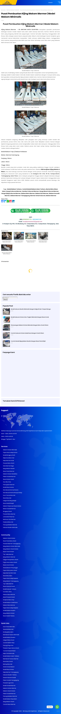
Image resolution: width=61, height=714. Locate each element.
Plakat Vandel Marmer (9, 476)
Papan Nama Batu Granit (10, 562)
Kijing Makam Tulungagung (10, 581)
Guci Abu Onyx (7, 482)
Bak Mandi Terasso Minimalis (11, 634)
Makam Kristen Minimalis (10, 450)
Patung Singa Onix (8, 645)
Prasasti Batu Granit (8, 463)
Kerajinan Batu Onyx (8, 600)
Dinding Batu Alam (8, 632)
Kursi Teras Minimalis (9, 626)
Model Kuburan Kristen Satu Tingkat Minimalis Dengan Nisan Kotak (30, 317)
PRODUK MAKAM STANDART (13, 10)
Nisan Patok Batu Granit (9, 541)
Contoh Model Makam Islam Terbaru (34, 189)
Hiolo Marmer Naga (8, 466)
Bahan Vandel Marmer (9, 508)
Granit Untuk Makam (9, 667)
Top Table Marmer (8, 554)
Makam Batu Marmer (28, 193)
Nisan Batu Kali (7, 498)
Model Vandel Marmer (9, 685)
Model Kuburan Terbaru (9, 589)
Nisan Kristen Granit (8, 479)
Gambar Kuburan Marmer (30, 191)
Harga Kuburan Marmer (14, 191)
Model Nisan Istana (8, 487)
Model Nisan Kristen (8, 669)
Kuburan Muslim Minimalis (10, 527)
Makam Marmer (51, 195)
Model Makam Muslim (9, 610)
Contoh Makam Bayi (8, 642)
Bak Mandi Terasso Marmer (10, 659)
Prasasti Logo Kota (8, 683)
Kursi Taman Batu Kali (9, 495)
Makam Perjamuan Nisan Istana (12, 506)
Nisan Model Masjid (8, 503)
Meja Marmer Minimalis (9, 573)
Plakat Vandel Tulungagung (11, 680)
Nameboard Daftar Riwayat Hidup (12, 492)
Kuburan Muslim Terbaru (10, 675)
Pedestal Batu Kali (8, 522)
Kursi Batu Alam (7, 592)
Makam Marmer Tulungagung (20, 195)
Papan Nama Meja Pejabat (10, 578)
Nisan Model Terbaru (9, 616)
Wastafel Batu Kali (8, 629)
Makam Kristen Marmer (9, 688)
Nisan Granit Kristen (8, 551)
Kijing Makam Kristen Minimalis (11, 546)
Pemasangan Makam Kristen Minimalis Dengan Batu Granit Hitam (29, 325)
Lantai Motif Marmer (8, 517)
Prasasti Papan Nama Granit (11, 648)
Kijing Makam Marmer (9, 557)
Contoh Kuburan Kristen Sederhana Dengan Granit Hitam (27, 333)
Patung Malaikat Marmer (10, 525)
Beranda (3, 10)
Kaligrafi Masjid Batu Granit (10, 559)
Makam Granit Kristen (9, 538)
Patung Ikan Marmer (8, 484)
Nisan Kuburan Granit (9, 586)
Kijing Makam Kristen (9, 613)
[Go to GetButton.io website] (57, 711)
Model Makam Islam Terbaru (11, 656)
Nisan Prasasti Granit (9, 597)
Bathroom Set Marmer (9, 519)
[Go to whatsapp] (57, 707)
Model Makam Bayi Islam (10, 699)
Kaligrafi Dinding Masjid (9, 500)
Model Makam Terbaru (14, 189)
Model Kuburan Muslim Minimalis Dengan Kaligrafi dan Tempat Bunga (31, 309)
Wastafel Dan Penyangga (10, 568)
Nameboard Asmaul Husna (10, 490)
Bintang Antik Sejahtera (30, 711)
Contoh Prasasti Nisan (9, 651)
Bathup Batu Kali (7, 664)
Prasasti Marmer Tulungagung (11, 543)
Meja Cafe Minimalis (8, 653)
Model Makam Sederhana (10, 602)
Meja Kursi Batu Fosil (8, 458)
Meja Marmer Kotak (8, 460)
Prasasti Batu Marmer (9, 514)
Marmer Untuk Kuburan (37, 195)
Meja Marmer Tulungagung (10, 672)
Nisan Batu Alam (7, 576)
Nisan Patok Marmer (8, 471)
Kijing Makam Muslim (9, 468)
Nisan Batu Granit (8, 661)
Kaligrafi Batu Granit (8, 640)
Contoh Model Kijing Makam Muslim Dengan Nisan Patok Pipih (28, 341)
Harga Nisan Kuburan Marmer (49, 191)
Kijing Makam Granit (8, 701)
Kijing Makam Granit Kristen (10, 549)
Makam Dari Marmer (41, 193)
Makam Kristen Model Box (10, 474)
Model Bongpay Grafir (9, 455)
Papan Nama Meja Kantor (10, 452)
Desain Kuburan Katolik (9, 677)
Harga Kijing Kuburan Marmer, (11, 193)
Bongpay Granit (7, 511)
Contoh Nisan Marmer (9, 704)
